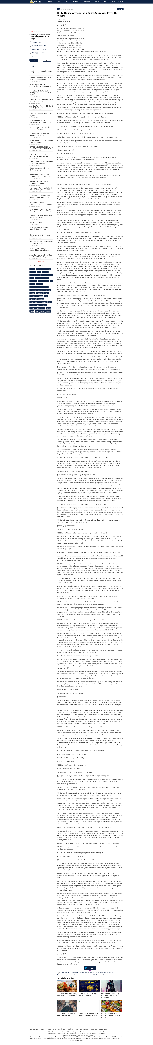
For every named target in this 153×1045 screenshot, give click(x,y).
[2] (88, 1036)
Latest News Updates (36, 1029)
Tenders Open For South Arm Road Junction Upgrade (40, 79)
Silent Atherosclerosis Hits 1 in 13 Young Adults (40, 169)
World (58, 1)
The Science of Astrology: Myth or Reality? (88, 994)
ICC (93, 975)
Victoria (43, 275)
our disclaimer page (77, 1040)
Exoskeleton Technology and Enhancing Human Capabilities (110, 995)
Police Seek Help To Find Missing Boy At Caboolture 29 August (40, 93)
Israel (67, 973)
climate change (41, 308)
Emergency (33, 299)
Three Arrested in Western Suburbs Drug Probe (39, 135)
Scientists (33, 305)
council (47, 281)
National (50, 1)
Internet (42, 311)
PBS (120, 973)
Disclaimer (62, 1029)
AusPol (46, 293)
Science (97, 1)
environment (39, 278)
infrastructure (44, 287)
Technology (86, 1)
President (33, 308)
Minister (46, 278)
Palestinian (110, 973)
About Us (93, 1029)
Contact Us (84, 1029)
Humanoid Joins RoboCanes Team (39, 236)
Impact (32, 311)
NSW (38, 275)
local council (39, 284)
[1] (87, 1036)
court (37, 311)
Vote (34, 60)
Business (75, 1)
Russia (82, 973)
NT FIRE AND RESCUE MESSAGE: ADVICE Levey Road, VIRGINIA (41, 148)
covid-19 (33, 284)
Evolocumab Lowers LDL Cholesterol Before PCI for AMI (40, 203)
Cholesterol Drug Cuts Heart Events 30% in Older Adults (39, 197)
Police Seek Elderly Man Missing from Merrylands (41, 141)
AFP (103, 975)
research (33, 275)
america (70, 975)
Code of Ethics (73, 1029)
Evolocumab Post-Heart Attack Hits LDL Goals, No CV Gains (40, 189)
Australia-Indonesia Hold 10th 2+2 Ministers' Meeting (40, 256)
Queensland (34, 281)
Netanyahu (87, 975)
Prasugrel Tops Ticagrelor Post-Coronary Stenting (41, 100)
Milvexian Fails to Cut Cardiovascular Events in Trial (40, 121)
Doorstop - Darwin (36, 222)
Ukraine (103, 973)
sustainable (41, 299)
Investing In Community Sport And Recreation (40, 72)
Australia (33, 269)
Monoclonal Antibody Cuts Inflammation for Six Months (40, 176)
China (87, 973)
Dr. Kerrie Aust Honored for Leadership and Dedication (39, 249)
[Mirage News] (36, 2)
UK (51, 281)
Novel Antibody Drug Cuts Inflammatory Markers (39, 182)
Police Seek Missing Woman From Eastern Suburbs (39, 228)
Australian (45, 272)
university (47, 269)
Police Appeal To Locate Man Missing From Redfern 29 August (41, 210)
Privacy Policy (51, 1029)
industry (33, 293)
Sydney (44, 305)
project (41, 296)
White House (94, 973)
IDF (117, 973)
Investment (33, 290)
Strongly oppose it (38, 53)
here (75, 964)
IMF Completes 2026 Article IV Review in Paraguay (40, 128)
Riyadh (98, 975)
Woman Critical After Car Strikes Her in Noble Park (41, 217)
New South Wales (35, 287)
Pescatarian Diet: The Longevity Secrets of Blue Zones (110, 1015)
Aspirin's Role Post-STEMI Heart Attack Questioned (41, 107)
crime (46, 296)
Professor (49, 275)
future (38, 305)
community (33, 272)
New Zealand (34, 302)
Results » (46, 60)
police (39, 272)
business (41, 281)
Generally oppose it (39, 49)
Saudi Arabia (74, 973)
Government (78, 975)
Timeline (113, 1)
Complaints (103, 1029)
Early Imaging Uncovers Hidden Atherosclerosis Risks (41, 162)
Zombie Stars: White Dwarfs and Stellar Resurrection (89, 1014)
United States (61, 975)
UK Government (43, 302)
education (40, 290)
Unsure (34, 56)
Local (67, 1)
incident (48, 311)
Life (105, 1)
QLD (50, 302)
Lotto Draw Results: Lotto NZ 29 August (41, 115)
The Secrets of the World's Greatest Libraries (66, 1014)
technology (47, 290)
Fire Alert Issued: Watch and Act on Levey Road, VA (41, 243)
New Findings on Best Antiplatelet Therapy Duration (40, 85)
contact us (119, 1038)
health (32, 278)
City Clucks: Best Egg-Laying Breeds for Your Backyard (67, 994)
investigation (40, 293)
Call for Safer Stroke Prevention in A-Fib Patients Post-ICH (41, 156)
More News (41, 261)
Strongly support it (39, 42)
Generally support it (39, 46)
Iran (62, 973)
